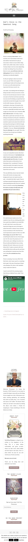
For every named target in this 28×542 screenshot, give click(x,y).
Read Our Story (14, 467)
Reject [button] (16, 540)
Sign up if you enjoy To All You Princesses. (14, 503)
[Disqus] (14, 340)
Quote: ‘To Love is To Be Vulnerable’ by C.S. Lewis (13, 315)
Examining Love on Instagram (11, 311)
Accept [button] (11, 540)
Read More (21, 540)
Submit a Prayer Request (14, 522)
